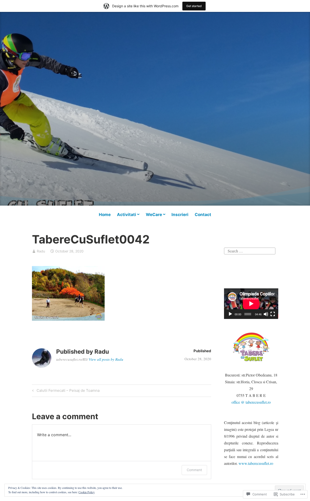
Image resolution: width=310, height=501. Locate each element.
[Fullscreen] (272, 314)
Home (105, 214)
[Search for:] (249, 250)
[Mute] (266, 314)
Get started (194, 6)
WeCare (154, 214)
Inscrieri (179, 214)
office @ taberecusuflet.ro (251, 402)
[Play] (230, 314)
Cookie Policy (86, 492)
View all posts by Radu (106, 359)
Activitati (126, 214)
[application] (251, 303)
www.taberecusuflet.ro (256, 463)
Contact (203, 214)
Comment (194, 470)
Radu (41, 251)
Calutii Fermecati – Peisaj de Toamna (65, 391)
